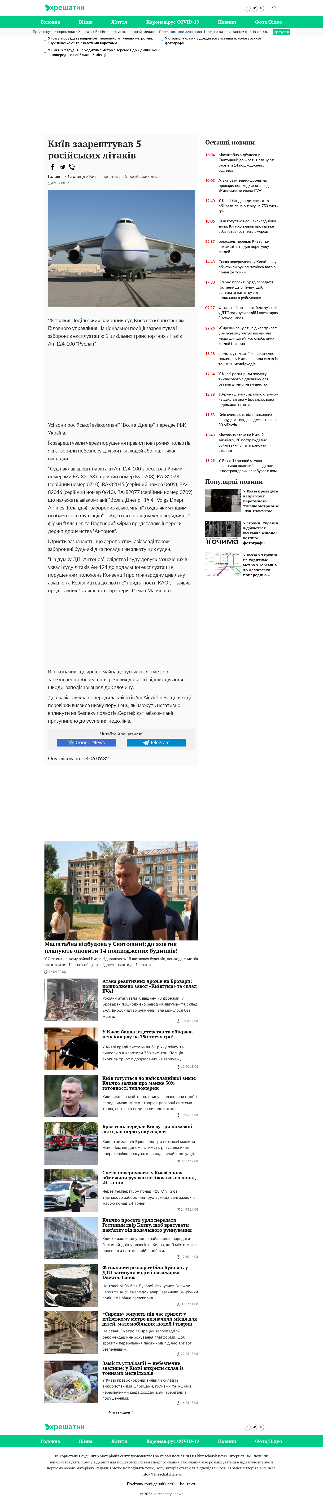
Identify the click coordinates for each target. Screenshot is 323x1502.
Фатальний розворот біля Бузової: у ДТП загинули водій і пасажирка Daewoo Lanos (248, 313)
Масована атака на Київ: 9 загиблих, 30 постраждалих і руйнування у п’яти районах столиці (243, 442)
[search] (274, 8)
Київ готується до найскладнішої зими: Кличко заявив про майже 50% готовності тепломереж (247, 226)
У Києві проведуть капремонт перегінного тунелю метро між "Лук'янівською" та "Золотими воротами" (100, 41)
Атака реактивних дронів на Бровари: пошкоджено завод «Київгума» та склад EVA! (243, 186)
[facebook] (247, 8)
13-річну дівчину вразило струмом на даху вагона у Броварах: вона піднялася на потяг (248, 399)
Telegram (160, 742)
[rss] (261, 8)
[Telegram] (62, 167)
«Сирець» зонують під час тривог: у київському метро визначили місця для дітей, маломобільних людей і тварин (247, 336)
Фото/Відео (268, 22)
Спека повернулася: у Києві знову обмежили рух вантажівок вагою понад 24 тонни (247, 267)
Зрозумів (281, 32)
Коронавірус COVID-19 (172, 22)
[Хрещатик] (64, 8)
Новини (227, 22)
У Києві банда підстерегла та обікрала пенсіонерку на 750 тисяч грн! (248, 206)
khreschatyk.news (168, 1494)
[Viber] (71, 167)
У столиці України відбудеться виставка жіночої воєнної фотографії (213, 41)
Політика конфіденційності (150, 1484)
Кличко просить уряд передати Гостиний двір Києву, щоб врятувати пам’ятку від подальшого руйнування (245, 290)
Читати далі (120, 1412)
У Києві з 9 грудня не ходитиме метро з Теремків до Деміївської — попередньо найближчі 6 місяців (102, 52)
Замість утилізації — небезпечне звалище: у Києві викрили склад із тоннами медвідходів (248, 359)
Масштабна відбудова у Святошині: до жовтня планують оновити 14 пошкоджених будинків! (246, 162)
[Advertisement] (161, 99)
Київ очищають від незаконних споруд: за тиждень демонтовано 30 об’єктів (247, 420)
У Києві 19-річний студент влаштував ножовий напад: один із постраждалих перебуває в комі (248, 466)
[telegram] (254, 8)
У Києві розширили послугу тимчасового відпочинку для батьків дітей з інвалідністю (243, 379)
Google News (90, 742)
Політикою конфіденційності (181, 32)
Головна (50, 22)
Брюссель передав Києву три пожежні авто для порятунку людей (243, 247)
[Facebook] (52, 167)
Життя (119, 22)
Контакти (188, 1484)
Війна (85, 22)
